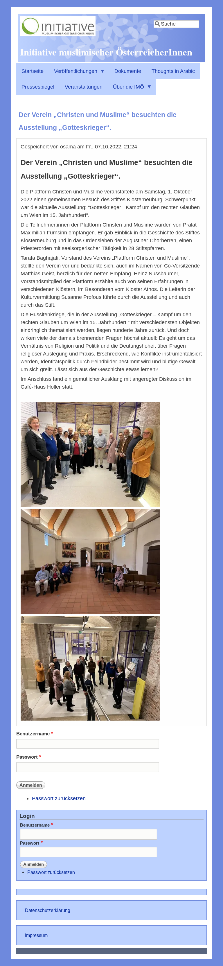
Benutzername (33, 734)
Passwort (27, 757)
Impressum (36, 935)
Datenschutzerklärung (47, 910)
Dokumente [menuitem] (127, 71)
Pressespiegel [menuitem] (37, 87)
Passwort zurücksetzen (59, 798)
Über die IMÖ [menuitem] (126, 89)
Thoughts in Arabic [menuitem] (173, 71)
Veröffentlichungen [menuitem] (73, 73)
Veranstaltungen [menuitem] (83, 87)
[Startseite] (58, 34)
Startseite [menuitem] (32, 71)
